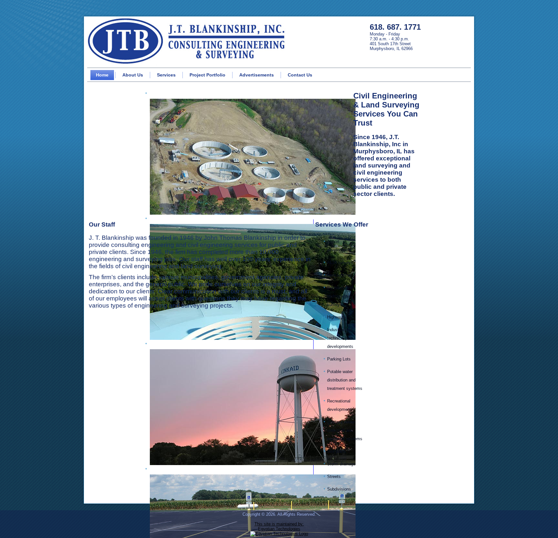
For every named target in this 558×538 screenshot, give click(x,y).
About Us (132, 74)
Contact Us (300, 74)
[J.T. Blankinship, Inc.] (188, 41)
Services (166, 74)
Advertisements (256, 74)
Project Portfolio (207, 74)
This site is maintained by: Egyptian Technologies (279, 526)
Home (102, 74)
